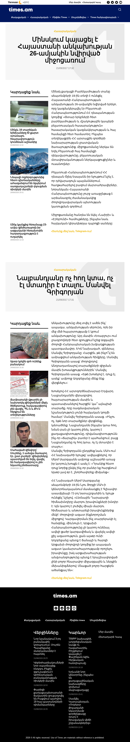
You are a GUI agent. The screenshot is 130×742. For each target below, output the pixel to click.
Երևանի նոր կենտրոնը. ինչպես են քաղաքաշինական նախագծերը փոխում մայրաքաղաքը (81, 680)
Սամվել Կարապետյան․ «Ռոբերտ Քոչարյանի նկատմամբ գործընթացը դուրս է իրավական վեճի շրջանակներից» (80, 710)
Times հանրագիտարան (103, 17)
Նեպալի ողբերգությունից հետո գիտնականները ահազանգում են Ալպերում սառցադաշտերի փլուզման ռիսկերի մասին (28, 183)
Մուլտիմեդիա (78, 17)
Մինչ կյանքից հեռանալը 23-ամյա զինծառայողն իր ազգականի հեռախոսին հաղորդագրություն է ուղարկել (28, 230)
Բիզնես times (77, 620)
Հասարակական (39, 17)
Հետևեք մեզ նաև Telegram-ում (71, 231)
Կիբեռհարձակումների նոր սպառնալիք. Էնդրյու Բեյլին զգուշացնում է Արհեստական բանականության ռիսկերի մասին (49, 671)
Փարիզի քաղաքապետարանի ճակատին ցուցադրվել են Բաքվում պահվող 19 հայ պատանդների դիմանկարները (49, 697)
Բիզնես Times (59, 17)
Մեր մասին (75, 2)
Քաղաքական (18, 17)
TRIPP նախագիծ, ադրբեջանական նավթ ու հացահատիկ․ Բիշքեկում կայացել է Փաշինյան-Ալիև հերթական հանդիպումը (80, 650)
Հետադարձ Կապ (91, 2)
